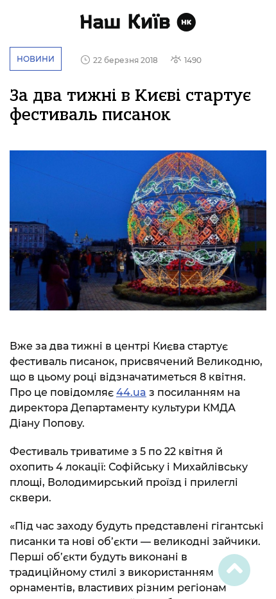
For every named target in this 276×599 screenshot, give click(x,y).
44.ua (131, 392)
